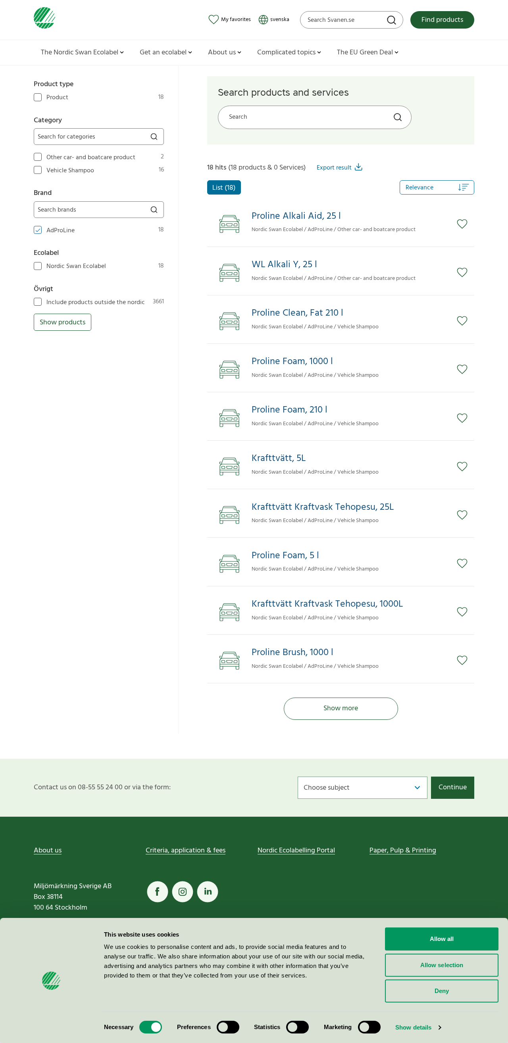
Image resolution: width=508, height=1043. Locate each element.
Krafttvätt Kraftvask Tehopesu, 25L (323, 507)
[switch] (228, 1027)
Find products (442, 20)
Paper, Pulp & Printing (402, 850)
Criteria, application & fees (185, 850)
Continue (453, 787)
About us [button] (222, 52)
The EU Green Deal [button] (365, 52)
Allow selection (442, 965)
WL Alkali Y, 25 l (284, 265)
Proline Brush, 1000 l (292, 653)
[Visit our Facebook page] (157, 891)
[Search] (392, 21)
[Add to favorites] (465, 224)
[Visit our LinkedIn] (207, 891)
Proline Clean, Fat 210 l (297, 313)
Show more (340, 708)
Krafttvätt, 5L (279, 459)
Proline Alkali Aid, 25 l (296, 216)
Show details (413, 1027)
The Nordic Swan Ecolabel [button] (79, 52)
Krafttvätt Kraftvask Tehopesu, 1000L (327, 604)
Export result (334, 168)
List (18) (224, 188)
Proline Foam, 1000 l (292, 362)
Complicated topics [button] (286, 52)
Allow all (442, 938)
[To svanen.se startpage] (44, 19)
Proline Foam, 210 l (289, 410)
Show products (62, 322)
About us (48, 850)
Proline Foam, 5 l (285, 556)
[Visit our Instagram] (182, 891)
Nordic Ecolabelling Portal (296, 850)
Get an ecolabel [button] (163, 52)
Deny (442, 990)
